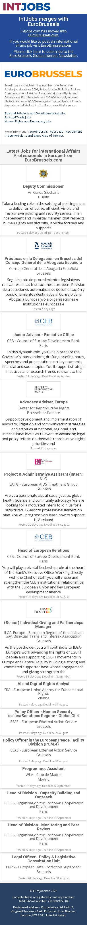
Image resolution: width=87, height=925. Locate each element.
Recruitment (74, 132)
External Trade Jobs (18, 117)
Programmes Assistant (43, 768)
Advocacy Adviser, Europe (44, 402)
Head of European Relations (43, 550)
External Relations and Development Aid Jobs (35, 113)
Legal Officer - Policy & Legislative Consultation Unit (43, 859)
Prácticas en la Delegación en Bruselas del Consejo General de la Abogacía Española (43, 260)
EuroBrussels (39, 132)
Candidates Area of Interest (44, 136)
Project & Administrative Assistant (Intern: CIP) (43, 476)
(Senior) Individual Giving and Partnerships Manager (43, 624)
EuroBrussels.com (43, 35)
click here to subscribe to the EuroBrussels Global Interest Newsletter (43, 53)
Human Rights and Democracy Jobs (28, 121)
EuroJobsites (41, 891)
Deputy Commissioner (43, 186)
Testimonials (14, 136)
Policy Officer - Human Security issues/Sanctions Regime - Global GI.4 (43, 713)
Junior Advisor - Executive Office (43, 334)
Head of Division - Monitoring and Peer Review (43, 827)
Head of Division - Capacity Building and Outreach (43, 795)
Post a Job (56, 132)
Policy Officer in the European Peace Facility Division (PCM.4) (43, 742)
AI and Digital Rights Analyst (44, 683)
